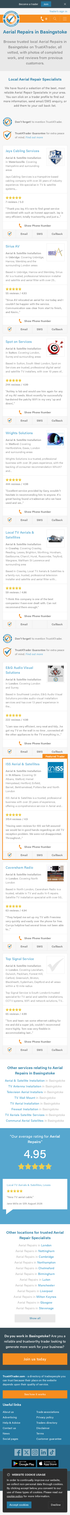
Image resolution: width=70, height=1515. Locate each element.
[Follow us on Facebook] (18, 1452)
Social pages (10, 1439)
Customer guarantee (49, 1439)
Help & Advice (11, 1422)
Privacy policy (45, 1417)
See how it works (35, 1394)
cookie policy (15, 1496)
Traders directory (46, 1422)
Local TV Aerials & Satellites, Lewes (29, 1190)
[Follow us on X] (26, 1452)
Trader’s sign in (58, 11)
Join (45, 4)
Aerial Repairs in (35, 1245)
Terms (40, 1433)
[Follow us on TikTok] (52, 1452)
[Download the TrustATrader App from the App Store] (47, 1463)
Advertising (10, 1417)
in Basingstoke (35, 1080)
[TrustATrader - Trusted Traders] (11, 16)
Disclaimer (43, 1428)
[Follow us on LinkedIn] (43, 1452)
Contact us (9, 1428)
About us (8, 1412)
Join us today (35, 1358)
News (6, 1433)
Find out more (34, 137)
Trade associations (47, 1412)
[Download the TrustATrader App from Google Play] (24, 1463)
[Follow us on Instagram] (35, 1452)
